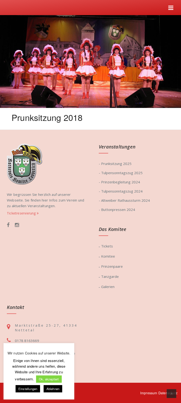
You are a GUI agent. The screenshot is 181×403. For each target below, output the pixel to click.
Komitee (108, 256)
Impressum (148, 393)
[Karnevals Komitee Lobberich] (24, 163)
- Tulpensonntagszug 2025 (121, 172)
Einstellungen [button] (27, 389)
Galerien (108, 286)
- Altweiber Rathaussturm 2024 (124, 200)
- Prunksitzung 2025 (115, 163)
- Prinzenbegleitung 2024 (119, 182)
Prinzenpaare (112, 266)
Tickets (107, 246)
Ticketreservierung (22, 213)
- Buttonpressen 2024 (117, 209)
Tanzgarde (110, 276)
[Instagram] (17, 225)
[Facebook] (8, 225)
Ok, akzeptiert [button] (49, 379)
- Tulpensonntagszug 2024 (121, 191)
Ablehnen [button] (53, 389)
